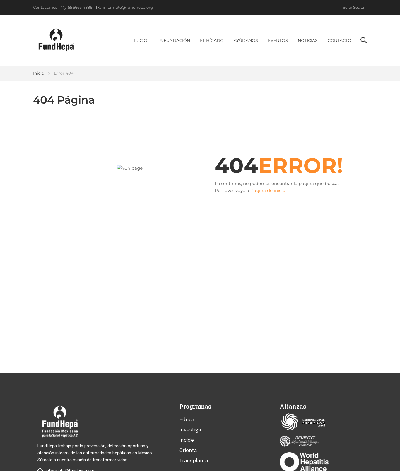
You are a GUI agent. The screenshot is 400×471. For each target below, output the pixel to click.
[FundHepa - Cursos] (55, 40)
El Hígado (212, 40)
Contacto (339, 40)
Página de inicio (267, 190)
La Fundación (173, 40)
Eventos (278, 40)
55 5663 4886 (80, 7)
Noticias (308, 40)
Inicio (140, 40)
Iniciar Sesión (353, 7)
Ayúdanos (246, 40)
